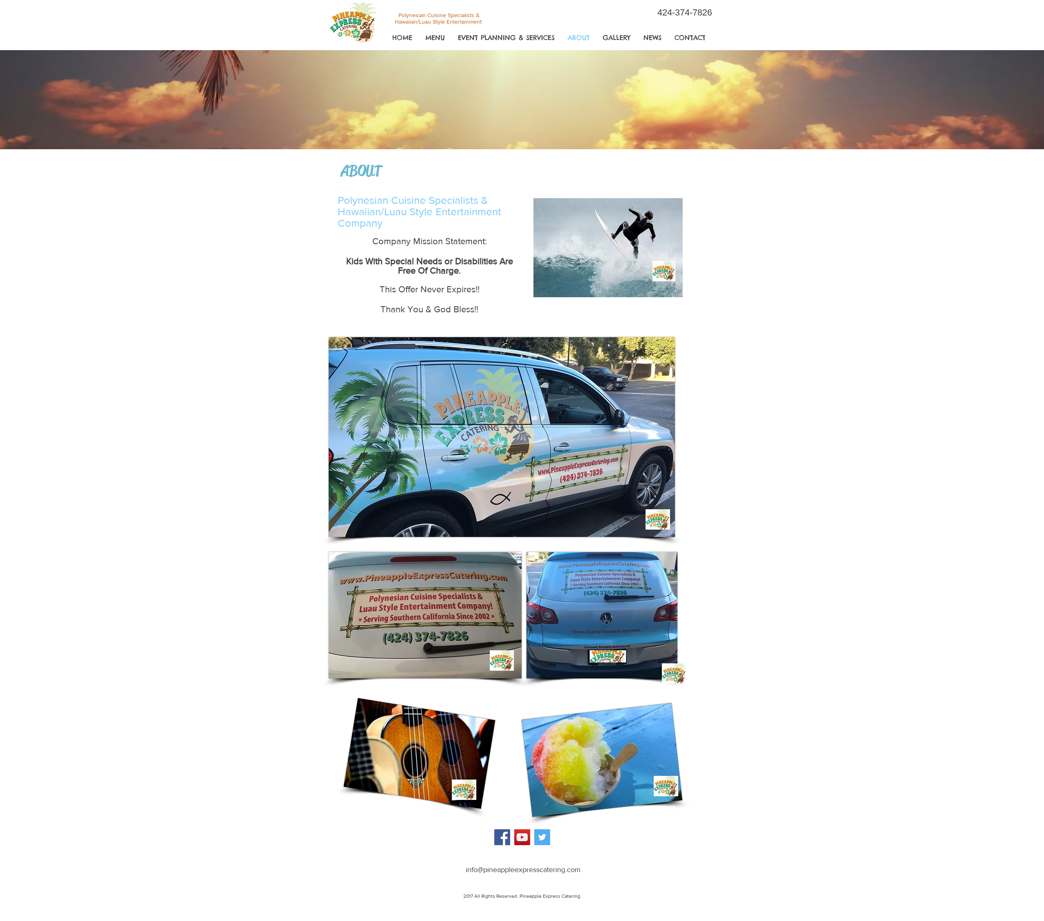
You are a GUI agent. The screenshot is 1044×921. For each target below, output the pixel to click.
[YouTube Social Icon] (522, 837)
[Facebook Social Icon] (502, 837)
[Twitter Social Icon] (542, 837)
